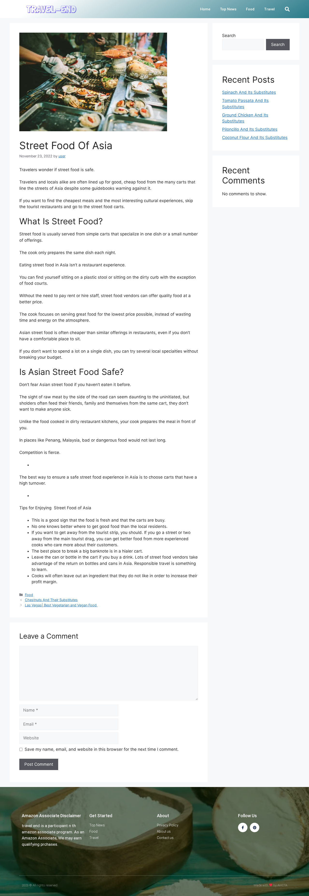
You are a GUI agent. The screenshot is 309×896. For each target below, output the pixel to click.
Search (229, 35)
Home (205, 9)
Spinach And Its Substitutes (249, 92)
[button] (287, 9)
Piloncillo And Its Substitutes (249, 129)
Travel (269, 9)
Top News (228, 9)
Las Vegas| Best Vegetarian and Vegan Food (61, 605)
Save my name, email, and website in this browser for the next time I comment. (102, 749)
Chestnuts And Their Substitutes (51, 600)
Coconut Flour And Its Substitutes (255, 137)
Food (250, 9)
